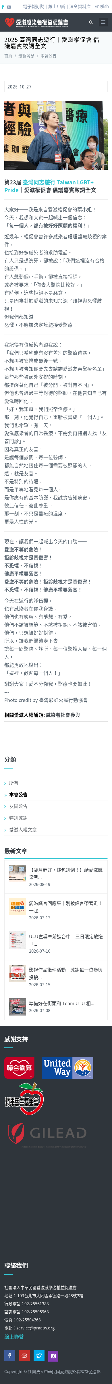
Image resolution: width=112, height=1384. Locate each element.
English (101, 6)
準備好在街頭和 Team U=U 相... (61, 1003)
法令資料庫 (80, 6)
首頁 (8, 55)
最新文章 (15, 851)
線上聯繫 (14, 1336)
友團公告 (18, 805)
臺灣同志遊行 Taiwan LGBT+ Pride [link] (49, 185)
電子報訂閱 (34, 6)
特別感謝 (18, 817)
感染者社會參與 (63, 714)
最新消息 (26, 55)
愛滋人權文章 (23, 829)
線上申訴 (56, 6)
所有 (13, 782)
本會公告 (48, 55)
